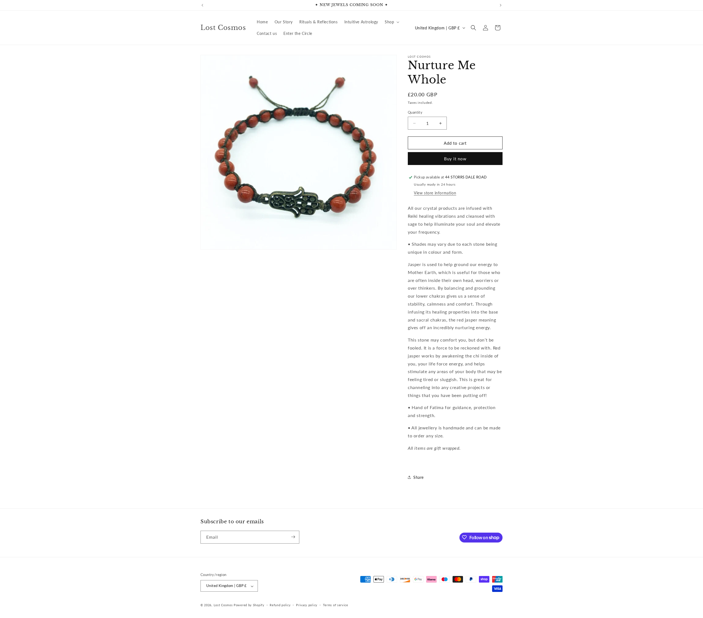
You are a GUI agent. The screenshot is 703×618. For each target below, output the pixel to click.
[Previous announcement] (202, 5)
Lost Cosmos (223, 605)
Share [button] (418, 477)
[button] (391, 22)
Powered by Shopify (249, 605)
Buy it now (455, 158)
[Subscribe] (293, 536)
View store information (435, 193)
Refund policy (280, 605)
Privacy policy (306, 605)
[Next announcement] (501, 5)
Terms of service (335, 605)
